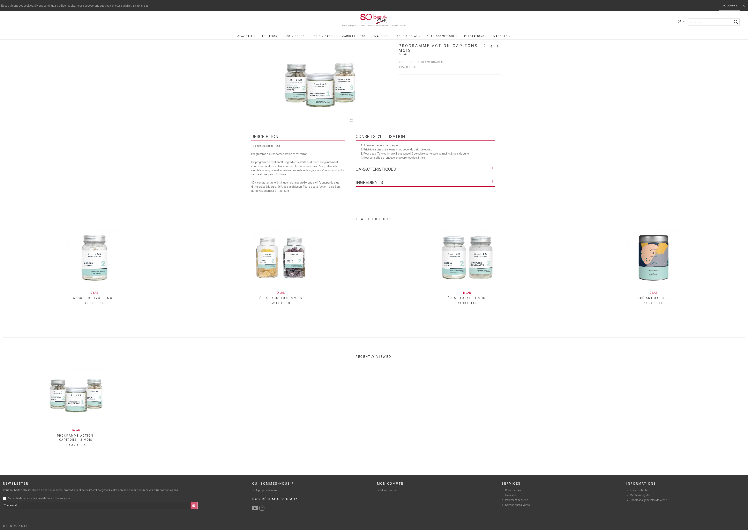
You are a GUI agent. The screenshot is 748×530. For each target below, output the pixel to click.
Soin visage (323, 36)
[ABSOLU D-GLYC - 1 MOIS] (94, 258)
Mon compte (388, 490)
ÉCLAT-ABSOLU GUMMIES (280, 298)
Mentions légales (640, 495)
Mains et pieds (353, 36)
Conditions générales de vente (648, 500)
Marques (500, 36)
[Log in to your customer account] (681, 22)
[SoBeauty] (374, 19)
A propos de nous (266, 490)
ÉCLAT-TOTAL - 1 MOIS (467, 298)
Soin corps (296, 36)
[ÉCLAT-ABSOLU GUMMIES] (281, 258)
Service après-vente (517, 504)
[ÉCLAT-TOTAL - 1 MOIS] (467, 258)
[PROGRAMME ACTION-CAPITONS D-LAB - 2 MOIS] (351, 121)
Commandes (513, 490)
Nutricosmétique (441, 36)
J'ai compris (729, 5)
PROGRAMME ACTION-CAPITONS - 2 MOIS (76, 437)
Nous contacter (639, 490)
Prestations (474, 36)
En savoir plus (140, 5)
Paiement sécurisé (516, 500)
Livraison (510, 495)
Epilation (270, 36)
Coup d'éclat (407, 36)
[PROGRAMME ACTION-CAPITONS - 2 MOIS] (76, 395)
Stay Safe (245, 36)
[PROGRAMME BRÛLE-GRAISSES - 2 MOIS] (491, 46)
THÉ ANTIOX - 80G (653, 298)
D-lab (403, 54)
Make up (380, 36)
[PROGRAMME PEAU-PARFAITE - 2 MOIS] (498, 46)
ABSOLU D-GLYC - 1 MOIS (94, 298)
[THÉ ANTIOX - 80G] (653, 258)
